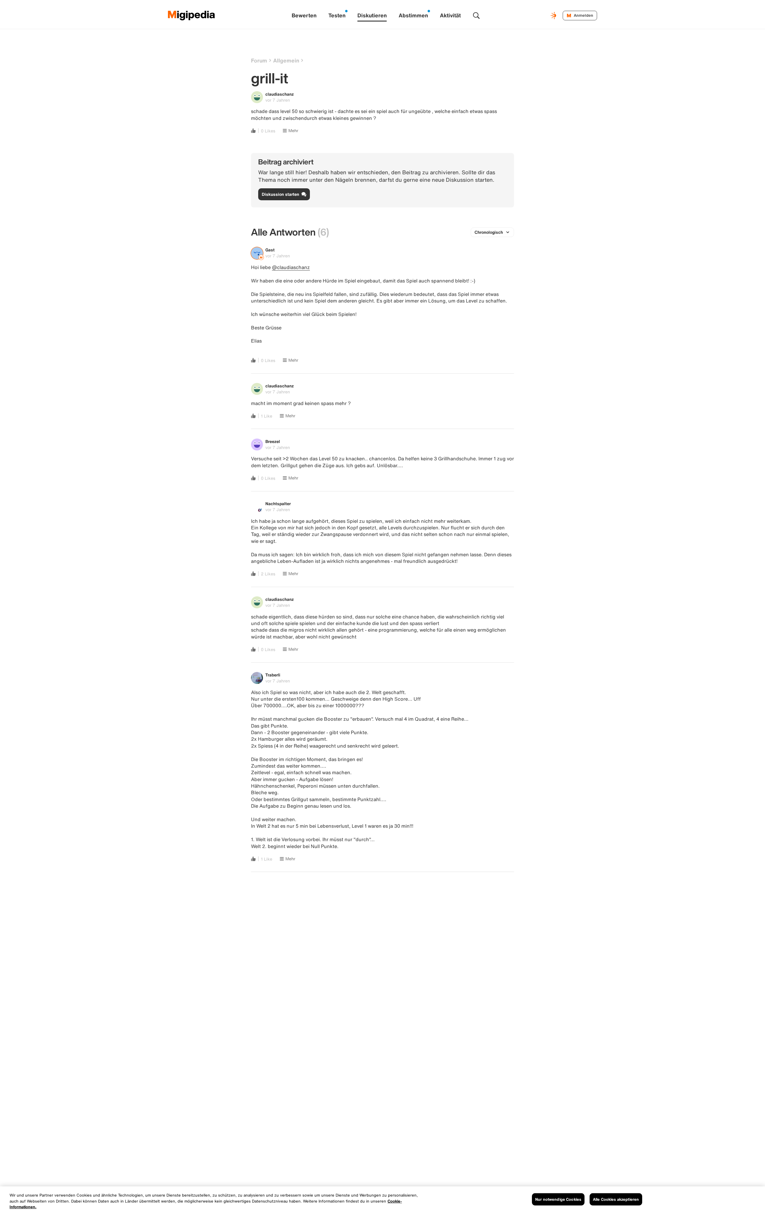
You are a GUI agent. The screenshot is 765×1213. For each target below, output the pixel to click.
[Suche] (476, 16)
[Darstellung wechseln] (554, 16)
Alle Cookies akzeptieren (616, 1199)
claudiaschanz (279, 94)
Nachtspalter (278, 503)
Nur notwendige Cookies (558, 1199)
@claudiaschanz (291, 267)
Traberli (272, 675)
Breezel (272, 441)
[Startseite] (191, 15)
